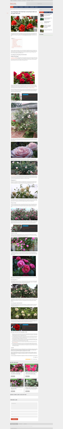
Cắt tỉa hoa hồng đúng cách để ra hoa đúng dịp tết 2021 (17, 388)
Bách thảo (13, 3)
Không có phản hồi (20, 389)
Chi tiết (24, 98)
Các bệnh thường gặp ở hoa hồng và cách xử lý (48, 18)
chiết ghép (33, 87)
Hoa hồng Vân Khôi (13, 175)
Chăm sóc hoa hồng (18, 9)
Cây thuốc (23, 0)
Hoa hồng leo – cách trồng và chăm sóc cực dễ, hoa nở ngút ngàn (16, 373)
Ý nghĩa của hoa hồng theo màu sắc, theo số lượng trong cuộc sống (31, 373)
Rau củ (32, 0)
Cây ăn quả (28, 0)
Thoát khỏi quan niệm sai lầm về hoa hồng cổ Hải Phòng (29, 228)
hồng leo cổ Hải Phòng (14, 58)
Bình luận (50, 12)
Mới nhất (46, 12)
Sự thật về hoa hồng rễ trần (48, 29)
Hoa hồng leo (13, 57)
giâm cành (28, 87)
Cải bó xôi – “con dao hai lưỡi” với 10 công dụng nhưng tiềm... (47, 26)
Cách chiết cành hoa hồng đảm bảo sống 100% (47, 15)
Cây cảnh (19, 0)
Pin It (7, 13)
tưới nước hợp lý (15, 342)
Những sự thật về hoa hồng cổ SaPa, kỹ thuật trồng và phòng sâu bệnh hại (31, 388)
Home (11, 0)
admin (16, 389)
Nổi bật (41, 12)
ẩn (14, 38)
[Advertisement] (24, 66)
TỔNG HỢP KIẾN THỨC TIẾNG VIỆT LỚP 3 (47, 22)
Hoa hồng (14, 0)
